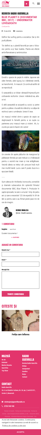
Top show (5, 371)
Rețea (24, 374)
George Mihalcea (22, 209)
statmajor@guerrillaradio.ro (14, 402)
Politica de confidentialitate (22, 411)
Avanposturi (26, 369)
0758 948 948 (9, 406)
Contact (24, 377)
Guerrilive (5, 368)
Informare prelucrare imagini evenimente (22, 416)
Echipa (24, 366)
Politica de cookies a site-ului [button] (14, 426)
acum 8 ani (13, 229)
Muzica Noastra (7, 365)
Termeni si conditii (9, 411)
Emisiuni (4, 362)
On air (4, 360)
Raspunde (16, 237)
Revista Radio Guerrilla (15, 13)
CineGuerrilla (6, 26)
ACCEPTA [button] (20, 432)
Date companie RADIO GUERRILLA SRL (18, 414)
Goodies (24, 371)
